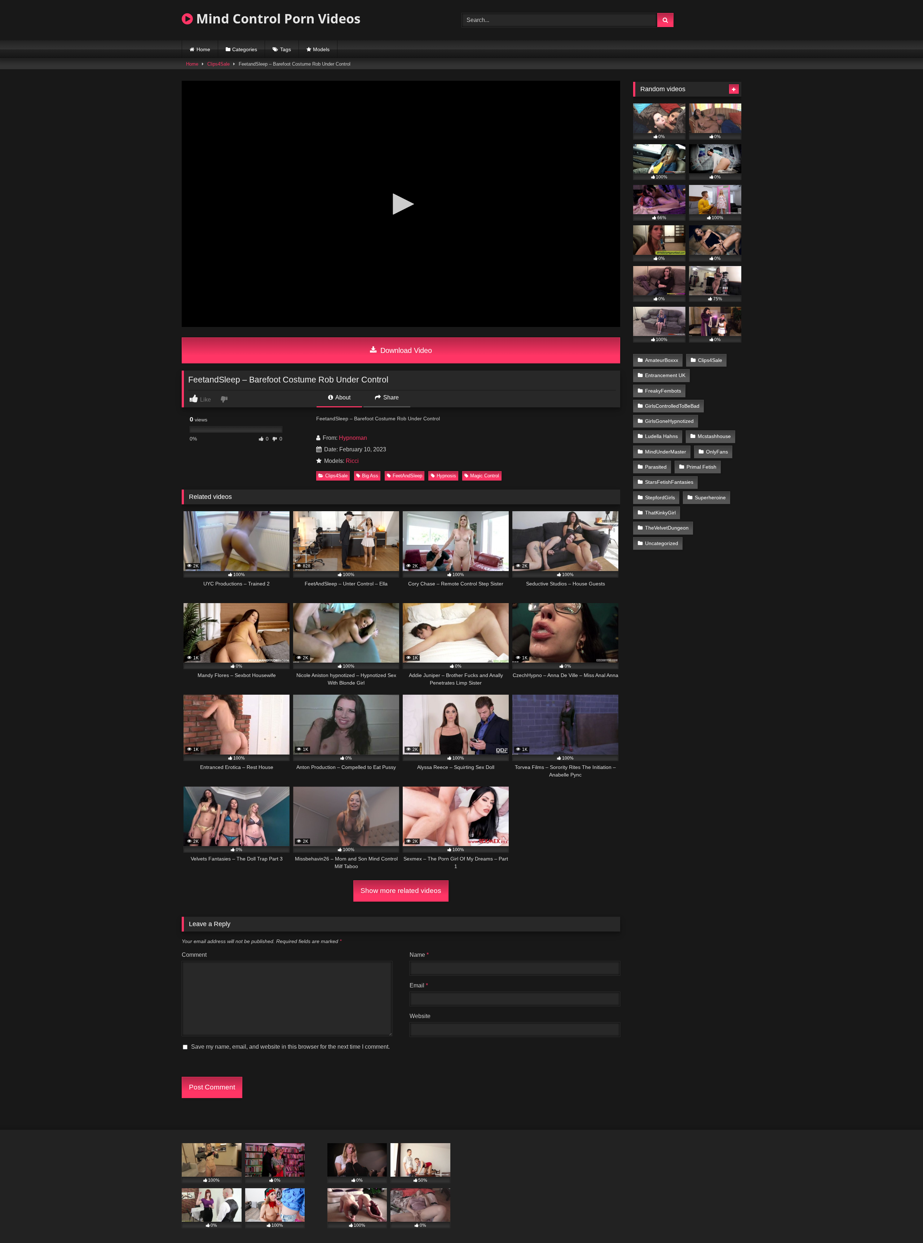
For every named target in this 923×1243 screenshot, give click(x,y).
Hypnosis (446, 475)
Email (419, 985)
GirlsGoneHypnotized (669, 421)
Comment (194, 955)
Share (390, 397)
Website (420, 1016)
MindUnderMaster (665, 452)
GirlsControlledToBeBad (672, 406)
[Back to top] (901, 1222)
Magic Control (484, 475)
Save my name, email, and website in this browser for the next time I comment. (290, 1047)
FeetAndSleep (407, 475)
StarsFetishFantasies (669, 482)
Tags (285, 49)
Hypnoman (353, 438)
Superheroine (710, 497)
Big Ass (370, 475)
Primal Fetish (701, 467)
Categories (244, 49)
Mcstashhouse (714, 436)
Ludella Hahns (661, 436)
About (342, 397)
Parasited (656, 467)
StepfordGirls (660, 497)
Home (203, 49)
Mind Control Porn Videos (277, 18)
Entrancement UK (665, 375)
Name (419, 955)
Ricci (352, 461)
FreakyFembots (663, 391)
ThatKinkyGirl (660, 513)
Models (321, 49)
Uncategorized (661, 543)
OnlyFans (717, 452)
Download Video (405, 350)
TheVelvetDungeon (667, 528)
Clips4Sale (218, 64)
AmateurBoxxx (661, 360)
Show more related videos (401, 890)
